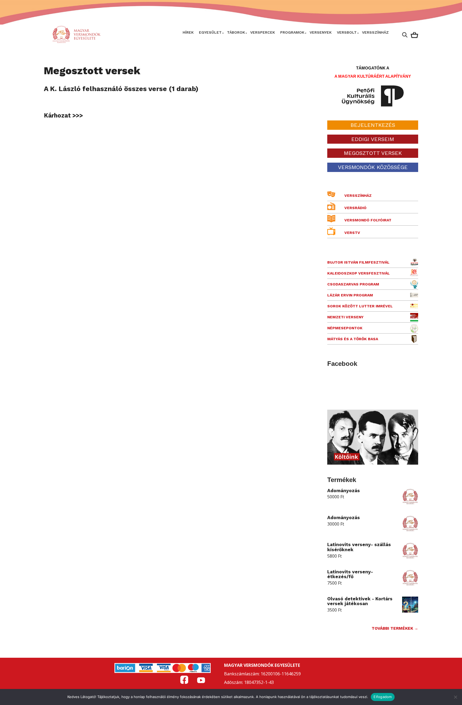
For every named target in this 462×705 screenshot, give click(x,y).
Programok (292, 32)
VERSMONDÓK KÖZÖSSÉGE (373, 167)
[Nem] (455, 697)
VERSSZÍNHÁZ (375, 32)
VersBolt (347, 32)
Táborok (236, 32)
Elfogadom (383, 697)
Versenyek (321, 32)
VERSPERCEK (262, 32)
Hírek (188, 32)
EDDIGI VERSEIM (372, 139)
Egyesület (210, 32)
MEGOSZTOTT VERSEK (373, 153)
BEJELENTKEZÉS (373, 125)
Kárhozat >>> (63, 115)
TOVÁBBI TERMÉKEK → (395, 628)
